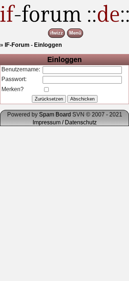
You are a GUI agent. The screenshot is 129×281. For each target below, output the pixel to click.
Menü (75, 33)
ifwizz (56, 33)
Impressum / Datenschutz (65, 122)
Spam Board (55, 114)
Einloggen (48, 45)
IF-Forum (17, 45)
